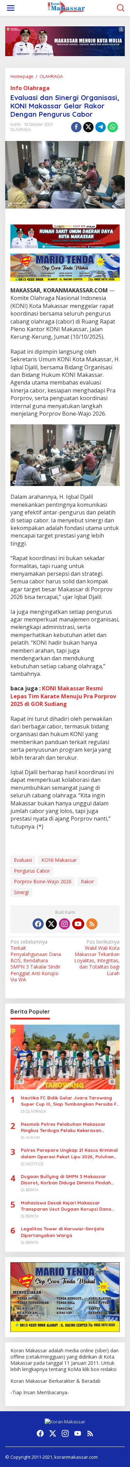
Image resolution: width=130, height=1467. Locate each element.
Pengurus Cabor (32, 870)
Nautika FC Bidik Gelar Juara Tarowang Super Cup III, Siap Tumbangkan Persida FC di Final (70, 1101)
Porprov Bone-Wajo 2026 (42, 881)
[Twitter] (51, 923)
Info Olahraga (30, 88)
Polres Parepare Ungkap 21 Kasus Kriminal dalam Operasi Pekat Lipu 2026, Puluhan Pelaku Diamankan (69, 1153)
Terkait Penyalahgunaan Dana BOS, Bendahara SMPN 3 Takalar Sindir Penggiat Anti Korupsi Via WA (35, 961)
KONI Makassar (59, 860)
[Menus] (10, 8)
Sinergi (21, 892)
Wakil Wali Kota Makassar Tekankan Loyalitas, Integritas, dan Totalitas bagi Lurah (97, 957)
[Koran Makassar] (66, 7)
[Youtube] (78, 923)
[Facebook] (38, 923)
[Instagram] (64, 923)
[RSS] (91, 923)
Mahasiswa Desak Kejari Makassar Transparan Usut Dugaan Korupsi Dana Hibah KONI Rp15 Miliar (66, 1206)
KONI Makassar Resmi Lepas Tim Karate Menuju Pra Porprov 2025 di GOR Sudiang (63, 696)
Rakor (87, 881)
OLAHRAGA (20, 129)
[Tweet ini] (88, 127)
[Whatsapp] (112, 127)
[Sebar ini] (76, 127)
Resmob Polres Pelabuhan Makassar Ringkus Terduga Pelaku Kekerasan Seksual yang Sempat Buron (63, 1127)
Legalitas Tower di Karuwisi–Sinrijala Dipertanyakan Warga (62, 1232)
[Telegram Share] (100, 127)
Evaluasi (23, 860)
